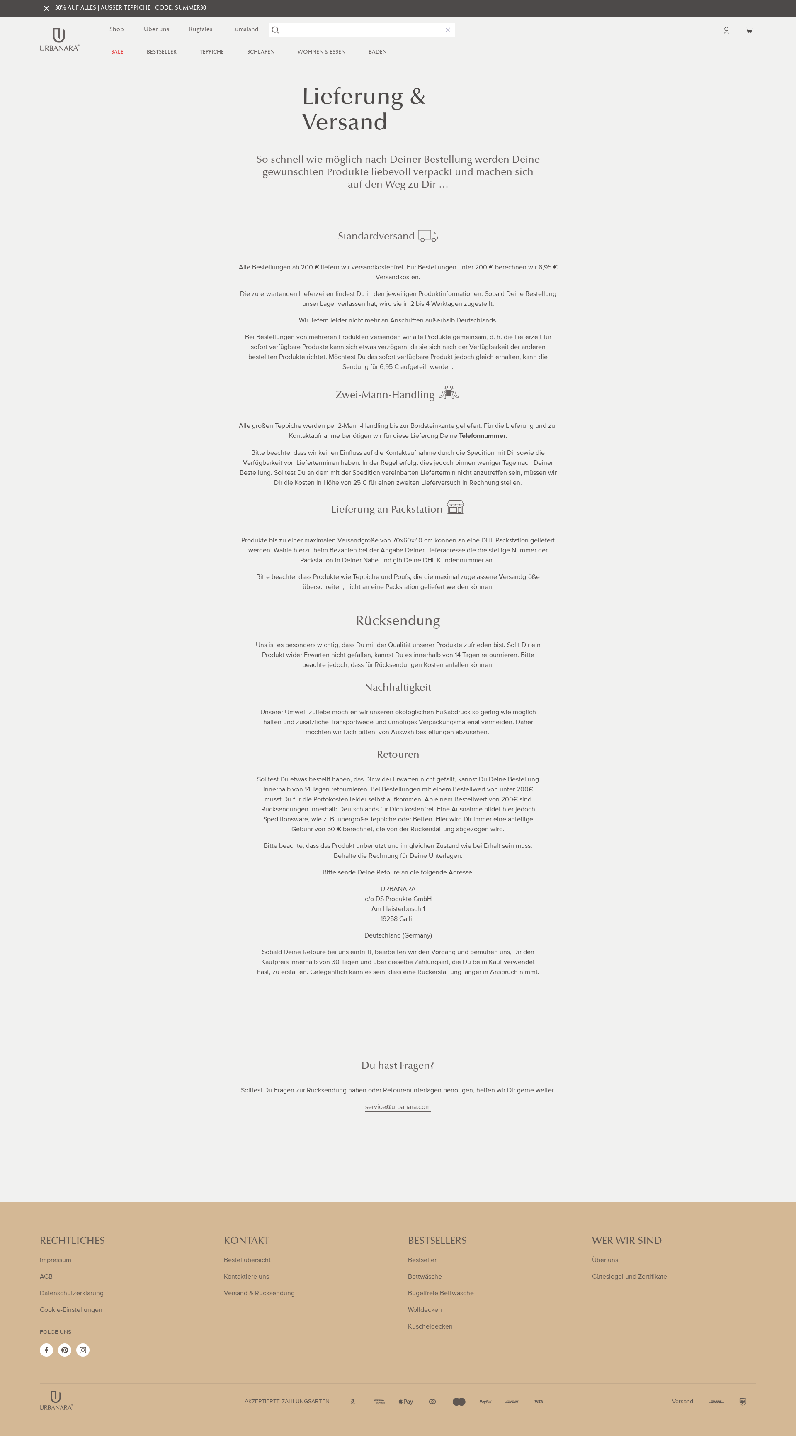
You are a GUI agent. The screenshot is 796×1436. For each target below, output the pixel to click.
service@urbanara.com (398, 1107)
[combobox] (362, 30)
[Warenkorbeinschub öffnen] (749, 30)
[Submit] (275, 30)
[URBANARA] (60, 39)
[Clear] (446, 30)
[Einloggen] (726, 30)
